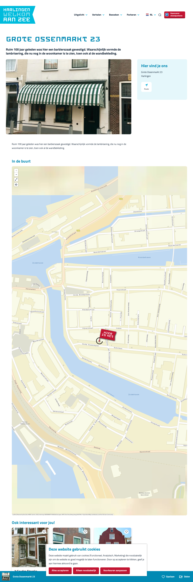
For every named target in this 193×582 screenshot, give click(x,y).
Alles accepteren (60, 570)
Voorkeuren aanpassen (115, 570)
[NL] (147, 15)
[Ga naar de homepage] (17, 15)
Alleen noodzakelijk (86, 570)
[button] (99, 340)
